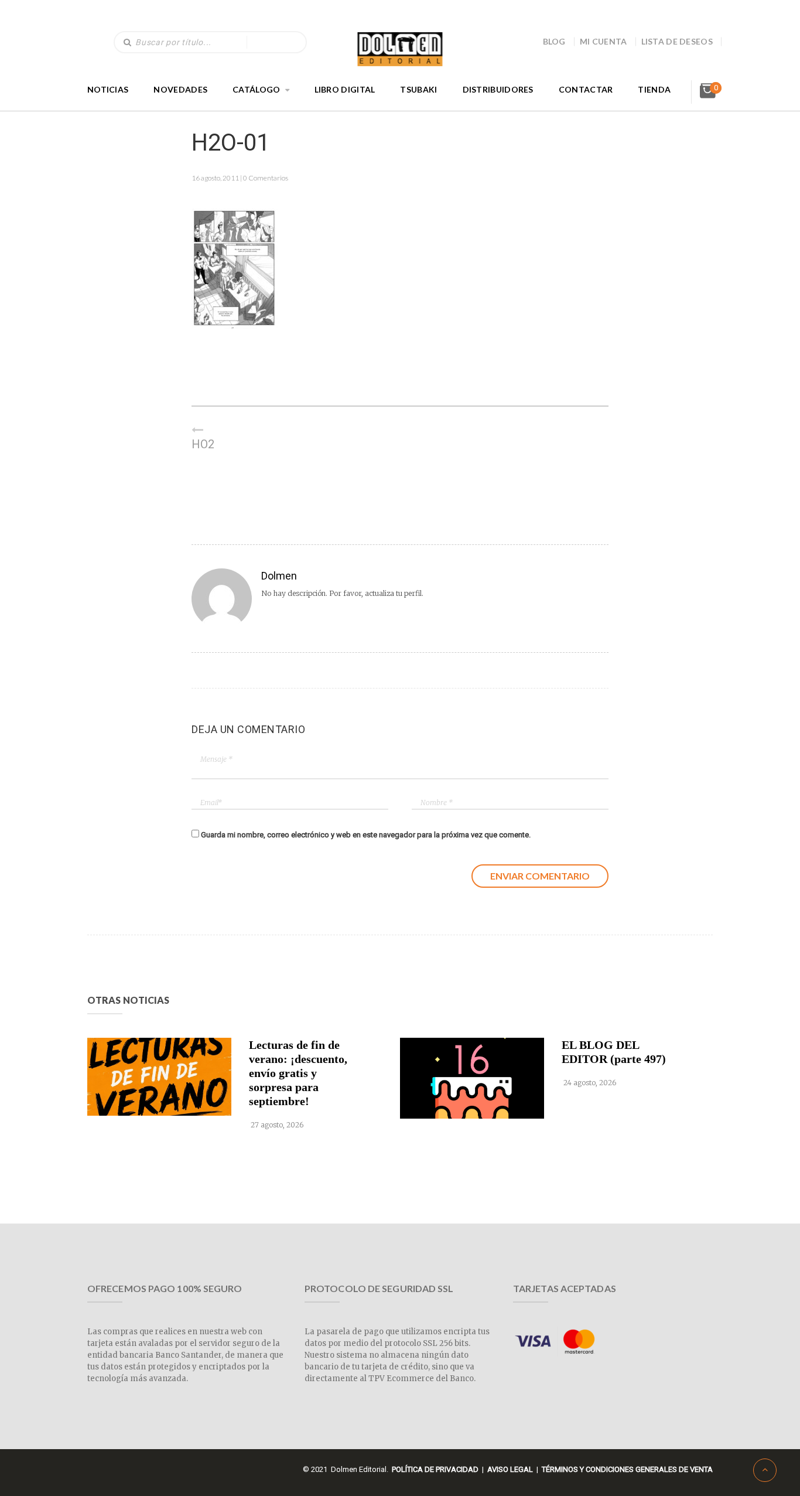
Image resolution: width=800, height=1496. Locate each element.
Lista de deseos (677, 41)
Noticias (107, 89)
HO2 (203, 444)
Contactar (586, 89)
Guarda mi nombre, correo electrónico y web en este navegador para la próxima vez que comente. (366, 834)
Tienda (654, 89)
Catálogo (256, 89)
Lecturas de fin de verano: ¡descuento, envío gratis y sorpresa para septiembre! (298, 1072)
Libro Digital (344, 89)
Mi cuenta (603, 41)
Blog (554, 41)
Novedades (180, 89)
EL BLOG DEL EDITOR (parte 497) (614, 1051)
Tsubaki (418, 89)
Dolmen (279, 576)
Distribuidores (498, 89)
